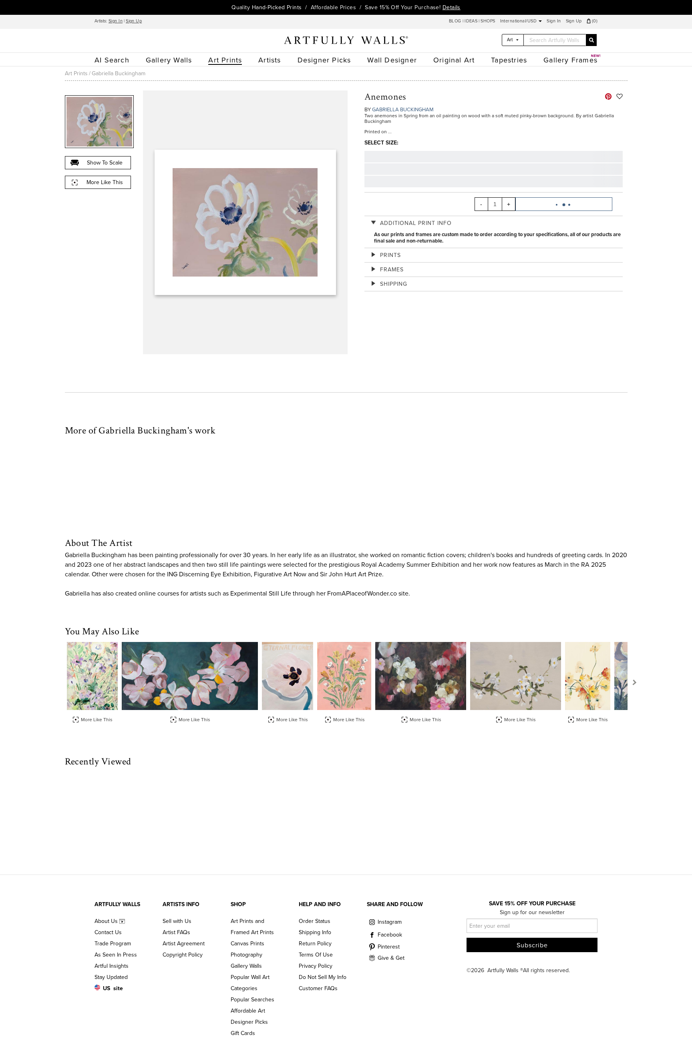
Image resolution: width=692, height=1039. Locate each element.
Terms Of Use (316, 954)
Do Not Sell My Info (322, 977)
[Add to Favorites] (619, 96)
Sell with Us (177, 921)
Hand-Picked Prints (277, 7)
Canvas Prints (247, 943)
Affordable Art (248, 1010)
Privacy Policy (315, 966)
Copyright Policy (183, 954)
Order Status (314, 921)
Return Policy (315, 943)
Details (452, 7)
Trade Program (113, 943)
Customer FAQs (318, 988)
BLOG (456, 21)
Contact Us (108, 932)
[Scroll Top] (675, 1022)
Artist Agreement (184, 943)
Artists (269, 60)
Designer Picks (324, 60)
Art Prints (225, 60)
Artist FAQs (176, 932)
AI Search (112, 60)
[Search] (591, 40)
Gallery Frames (570, 60)
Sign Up (134, 21)
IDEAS (471, 21)
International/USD (519, 21)
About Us (107, 921)
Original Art (454, 60)
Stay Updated (111, 977)
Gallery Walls (169, 60)
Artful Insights (112, 966)
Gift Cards (243, 1033)
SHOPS (488, 21)
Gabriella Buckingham (118, 73)
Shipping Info (315, 932)
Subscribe (532, 945)
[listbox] (513, 40)
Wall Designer (392, 60)
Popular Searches (252, 999)
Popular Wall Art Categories (250, 983)
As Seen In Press (116, 954)
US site (113, 988)
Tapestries (509, 60)
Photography (246, 954)
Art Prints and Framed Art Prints (252, 927)
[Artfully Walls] (346, 41)
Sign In (116, 21)
